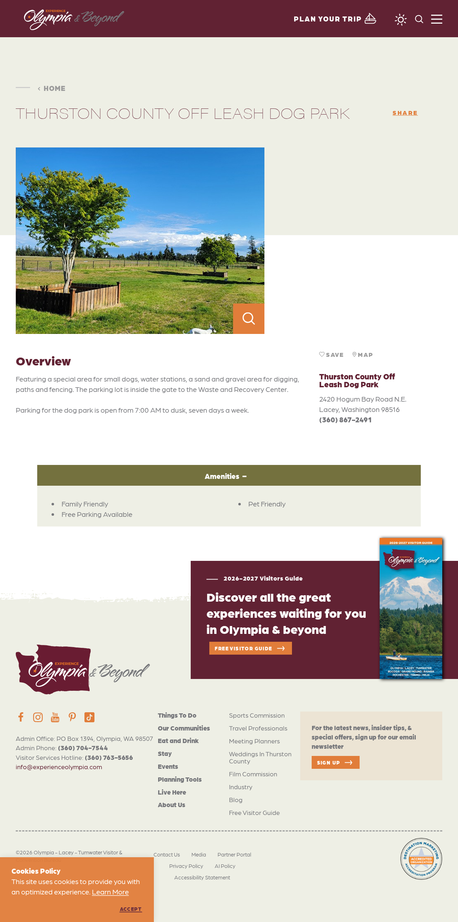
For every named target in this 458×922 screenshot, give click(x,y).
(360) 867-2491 (345, 419)
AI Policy (225, 866)
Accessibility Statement (202, 877)
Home (54, 88)
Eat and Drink (178, 740)
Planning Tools (180, 779)
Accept (131, 909)
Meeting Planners (254, 740)
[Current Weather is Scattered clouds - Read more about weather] (401, 20)
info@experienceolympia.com (59, 766)
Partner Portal (234, 854)
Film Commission (253, 773)
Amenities (222, 476)
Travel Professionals (258, 728)
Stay (165, 753)
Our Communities (184, 728)
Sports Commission (257, 715)
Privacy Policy (186, 866)
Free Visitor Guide (254, 812)
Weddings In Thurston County (260, 757)
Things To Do (177, 715)
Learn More (110, 891)
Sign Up (328, 762)
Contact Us (167, 854)
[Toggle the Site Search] (419, 18)
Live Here (172, 792)
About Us (171, 804)
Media (198, 854)
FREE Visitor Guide (243, 648)
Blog (236, 799)
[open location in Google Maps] (353, 240)
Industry (240, 786)
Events (168, 766)
